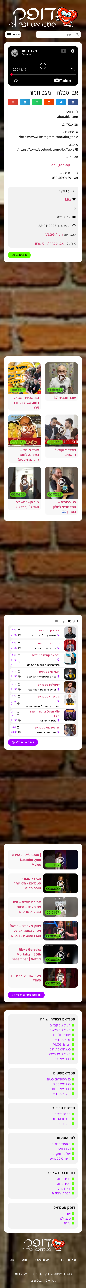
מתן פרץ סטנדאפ (49, 643)
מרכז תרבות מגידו (46, 732)
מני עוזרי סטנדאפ (49, 696)
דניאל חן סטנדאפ (49, 684)
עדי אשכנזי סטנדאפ (47, 727)
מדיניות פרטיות (67, 1260)
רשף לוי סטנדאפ (49, 671)
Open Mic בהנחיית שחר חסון (44, 713)
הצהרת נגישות (43, 1260)
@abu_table (60, 165)
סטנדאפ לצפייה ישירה (57, 1019)
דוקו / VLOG (54, 235)
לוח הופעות (66, 1137)
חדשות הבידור (63, 1107)
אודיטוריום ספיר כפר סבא (42, 689)
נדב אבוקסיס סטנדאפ (46, 655)
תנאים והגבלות (18, 1260)
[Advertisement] (43, 309)
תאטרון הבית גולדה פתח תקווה (42, 706)
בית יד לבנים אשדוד (45, 648)
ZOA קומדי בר (48, 720)
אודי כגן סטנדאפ (49, 630)
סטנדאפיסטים (64, 1073)
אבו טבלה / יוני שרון (49, 243)
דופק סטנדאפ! (63, 1207)
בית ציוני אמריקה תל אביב (41, 676)
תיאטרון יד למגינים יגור (43, 635)
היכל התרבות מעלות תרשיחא (43, 664)
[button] (13, 34)
